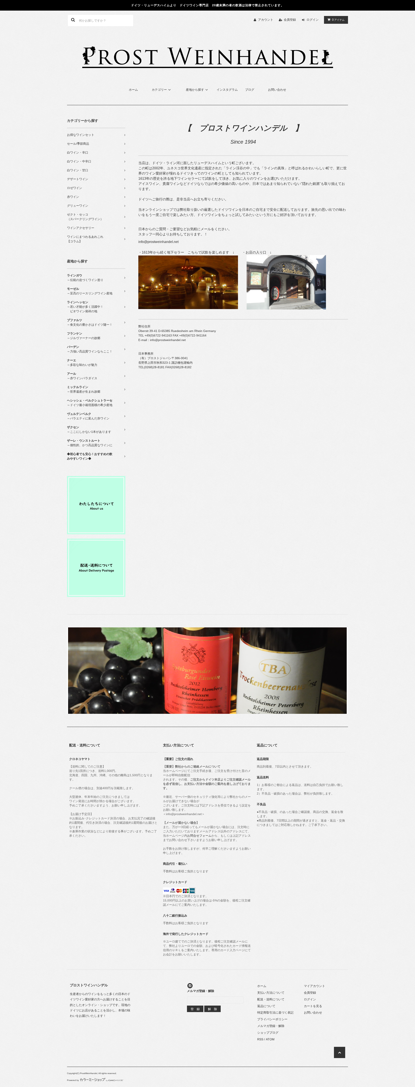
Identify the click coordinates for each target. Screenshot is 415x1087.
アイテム (338, 19)
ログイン (312, 19)
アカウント (265, 19)
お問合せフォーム (199, 835)
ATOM (270, 1039)
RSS (260, 1039)
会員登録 (290, 19)
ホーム (133, 89)
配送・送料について (270, 999)
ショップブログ (267, 1032)
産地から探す (195, 89)
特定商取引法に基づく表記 (275, 1012)
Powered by (73, 1080)
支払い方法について (270, 992)
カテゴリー (159, 89)
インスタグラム (227, 89)
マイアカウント (314, 986)
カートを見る (313, 1006)
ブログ (249, 89)
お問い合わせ (277, 89)
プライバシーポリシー (272, 1019)
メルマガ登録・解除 (270, 1026)
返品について (266, 1006)
